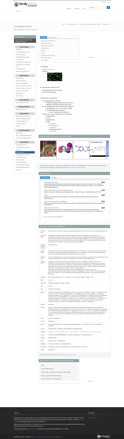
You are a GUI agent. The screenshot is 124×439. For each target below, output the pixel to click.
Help (109, 2)
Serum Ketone (19, 96)
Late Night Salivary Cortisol (22, 57)
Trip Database (45, 177)
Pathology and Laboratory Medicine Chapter (90, 24)
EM (84, 8)
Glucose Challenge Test (22, 83)
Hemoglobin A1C (20, 93)
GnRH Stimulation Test (21, 121)
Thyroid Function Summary (22, 147)
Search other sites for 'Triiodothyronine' (51, 379)
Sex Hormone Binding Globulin (23, 138)
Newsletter (55, 437)
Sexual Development (24, 130)
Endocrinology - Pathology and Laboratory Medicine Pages (56, 372)
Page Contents (53, 37)
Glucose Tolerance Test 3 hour (23, 88)
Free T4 (43, 53)
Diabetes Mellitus (24, 75)
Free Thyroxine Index (21, 157)
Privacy (40, 437)
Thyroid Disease (24, 142)
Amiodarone (53, 127)
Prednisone (53, 123)
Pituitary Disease (24, 113)
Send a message (92, 417)
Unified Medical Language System (65, 354)
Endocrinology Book (72, 24)
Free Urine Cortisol (20, 54)
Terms (35, 437)
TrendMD (53, 177)
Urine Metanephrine (21, 69)
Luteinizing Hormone (21, 123)
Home (69, 8)
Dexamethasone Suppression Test (23, 65)
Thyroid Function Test (21, 144)
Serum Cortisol (19, 59)
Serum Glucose (20, 78)
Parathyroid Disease (24, 106)
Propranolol (53, 131)
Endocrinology (19, 37)
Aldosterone (19, 49)
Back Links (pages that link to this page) (51, 375)
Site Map (49, 437)
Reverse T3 (19, 170)
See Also (43, 37)
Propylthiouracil (54, 125)
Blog (61, 437)
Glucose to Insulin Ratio (22, 90)
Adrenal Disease (24, 47)
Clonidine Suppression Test (22, 52)
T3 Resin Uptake (20, 160)
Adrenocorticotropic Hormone (23, 116)
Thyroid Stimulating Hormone (23, 155)
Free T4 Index (44, 60)
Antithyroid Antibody (21, 162)
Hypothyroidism (51, 114)
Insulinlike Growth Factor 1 (22, 102)
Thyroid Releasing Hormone (23, 167)
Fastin (48, 118)
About (44, 437)
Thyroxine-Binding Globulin (22, 165)
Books (77, 8)
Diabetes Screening (21, 80)
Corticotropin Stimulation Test (23, 62)
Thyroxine (18, 150)
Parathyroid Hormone (21, 109)
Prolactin (18, 126)
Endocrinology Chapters (47, 368)
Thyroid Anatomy (45, 48)
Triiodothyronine (20, 152)
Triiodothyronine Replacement (48, 41)
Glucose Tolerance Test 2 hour (23, 85)
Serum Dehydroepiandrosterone (23, 135)
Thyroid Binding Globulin (61, 108)
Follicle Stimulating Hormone (23, 118)
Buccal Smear (19, 133)
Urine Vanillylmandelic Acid (22, 71)
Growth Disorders (24, 100)
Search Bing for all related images (76, 167)
